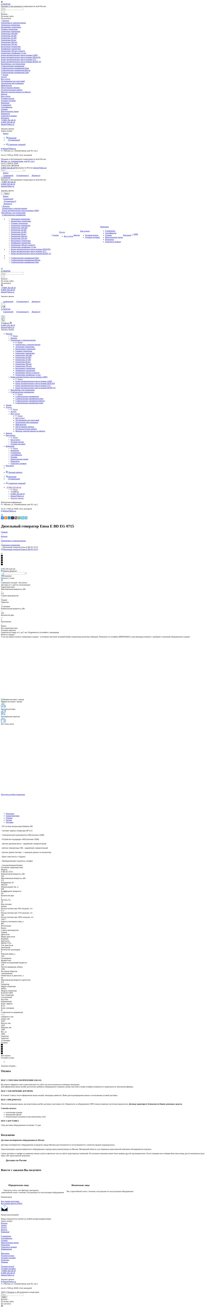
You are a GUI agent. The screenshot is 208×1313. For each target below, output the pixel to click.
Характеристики (12, 816)
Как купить (15, 440)
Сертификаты (6, 1238)
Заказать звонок (17, 498)
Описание (10, 814)
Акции (4, 1225)
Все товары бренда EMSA (11, 1203)
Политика (5, 1260)
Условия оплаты (7, 1256)
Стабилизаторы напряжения (27, 396)
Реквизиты (5, 1245)
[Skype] (22, 517)
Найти (4, 1297)
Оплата (9, 820)
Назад (15, 336)
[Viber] (15, 517)
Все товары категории (10, 1201)
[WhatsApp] (19, 517)
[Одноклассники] (5, 517)
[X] (12, 517)
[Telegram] (26, 517)
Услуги (13, 412)
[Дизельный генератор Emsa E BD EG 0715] (19, 549)
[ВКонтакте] (2, 517)
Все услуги (20, 418)
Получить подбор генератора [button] (13, 794)
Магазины (5, 1253)
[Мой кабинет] (2, 299)
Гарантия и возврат (9, 1247)
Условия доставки (8, 1258)
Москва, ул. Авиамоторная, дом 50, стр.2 (18, 161)
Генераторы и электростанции (27, 345)
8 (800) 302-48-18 (9, 120)
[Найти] (3, 11)
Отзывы (9, 818)
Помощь (4, 1262)
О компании (6, 1236)
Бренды (4, 1230)
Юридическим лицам (10, 1243)
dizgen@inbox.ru (7, 124)
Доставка (9, 822)
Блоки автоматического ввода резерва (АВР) (33, 381)
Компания (15, 450)
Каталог (14, 338)
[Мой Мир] (9, 517)
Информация (6, 1249)
